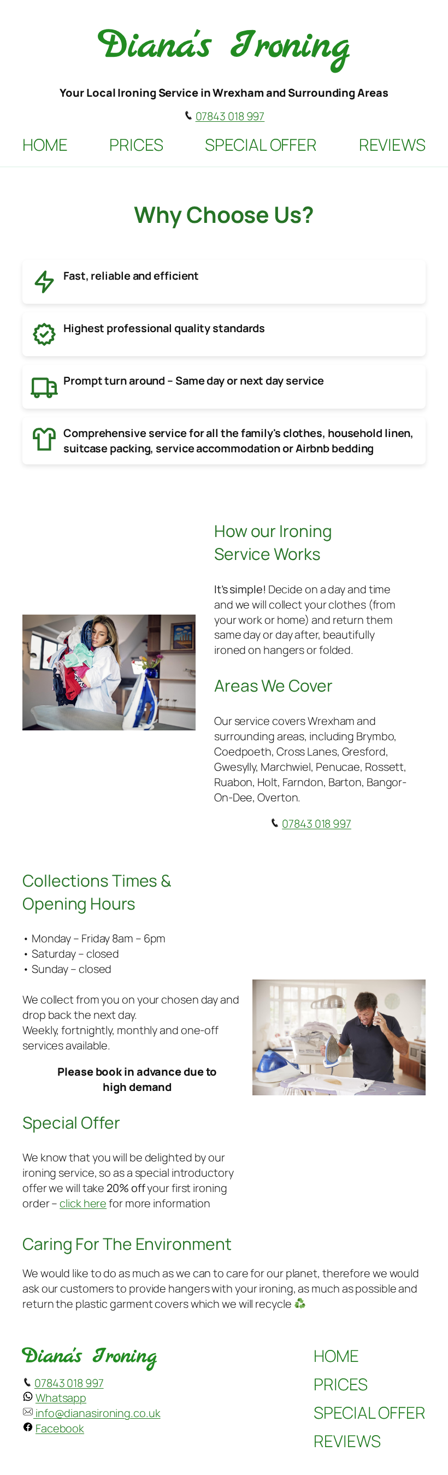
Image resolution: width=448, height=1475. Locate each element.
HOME (45, 144)
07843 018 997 (230, 116)
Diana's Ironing (224, 46)
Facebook (60, 1428)
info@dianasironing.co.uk (97, 1413)
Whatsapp (61, 1397)
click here (83, 1203)
